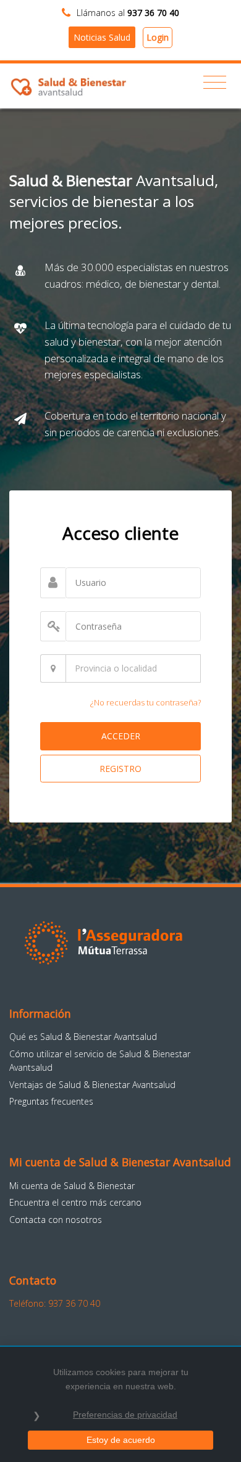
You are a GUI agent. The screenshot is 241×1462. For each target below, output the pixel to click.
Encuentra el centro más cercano (75, 1202)
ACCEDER (120, 736)
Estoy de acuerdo (121, 1440)
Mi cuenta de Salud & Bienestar (72, 1186)
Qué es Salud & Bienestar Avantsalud (83, 1036)
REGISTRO (120, 768)
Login (157, 37)
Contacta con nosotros (55, 1219)
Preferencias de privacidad (125, 1414)
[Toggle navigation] (214, 82)
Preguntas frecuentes (51, 1101)
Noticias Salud (102, 37)
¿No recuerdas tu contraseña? (145, 702)
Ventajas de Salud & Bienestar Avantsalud (92, 1084)
